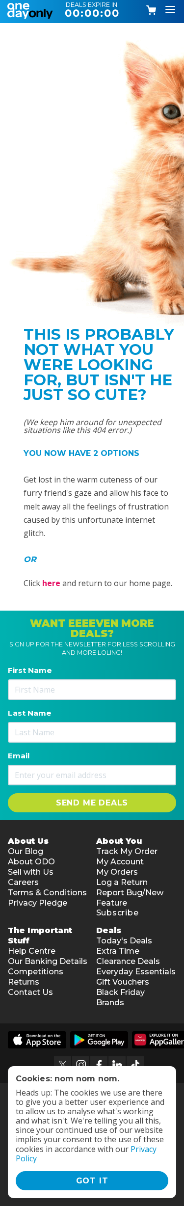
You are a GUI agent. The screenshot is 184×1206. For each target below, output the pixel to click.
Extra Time (117, 951)
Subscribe (117, 912)
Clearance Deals (128, 961)
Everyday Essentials (136, 971)
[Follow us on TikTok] (135, 1064)
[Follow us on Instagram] (80, 1064)
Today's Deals (124, 940)
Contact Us (30, 992)
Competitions (35, 971)
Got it (92, 1180)
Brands (110, 1002)
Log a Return (122, 882)
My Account (120, 861)
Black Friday (120, 992)
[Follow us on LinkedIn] (117, 1064)
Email (19, 755)
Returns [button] (23, 982)
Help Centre (31, 951)
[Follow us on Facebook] (98, 1064)
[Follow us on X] (62, 1064)
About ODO (31, 861)
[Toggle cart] (151, 10)
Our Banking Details (47, 961)
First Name (30, 670)
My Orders (117, 872)
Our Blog (25, 851)
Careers (23, 882)
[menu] (170, 10)
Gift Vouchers (122, 982)
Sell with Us (30, 872)
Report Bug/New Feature (129, 898)
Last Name (30, 713)
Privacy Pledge (37, 903)
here (51, 583)
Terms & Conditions (47, 892)
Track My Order (127, 851)
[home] (32, 10)
